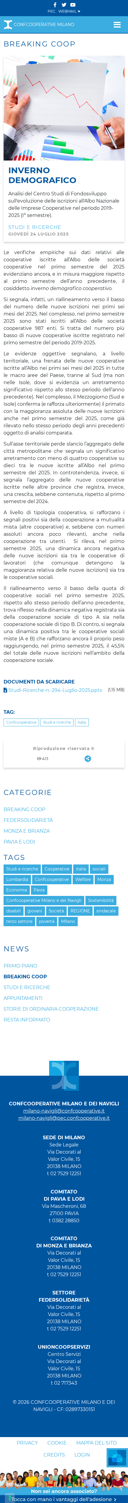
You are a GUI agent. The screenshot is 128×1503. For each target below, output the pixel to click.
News (17, 949)
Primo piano (20, 966)
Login (82, 1455)
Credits (54, 1455)
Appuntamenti (23, 998)
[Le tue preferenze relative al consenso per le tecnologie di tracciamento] (10, 1498)
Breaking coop (25, 977)
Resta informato (27, 1020)
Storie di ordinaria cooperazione (51, 1009)
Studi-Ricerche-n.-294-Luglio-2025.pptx (54, 690)
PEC (51, 11)
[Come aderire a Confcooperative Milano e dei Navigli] (64, 1485)
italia (82, 722)
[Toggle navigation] (117, 24)
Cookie (57, 1443)
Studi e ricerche (35, 227)
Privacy (27, 1443)
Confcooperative (21, 722)
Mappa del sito (96, 1443)
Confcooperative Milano (44, 24)
